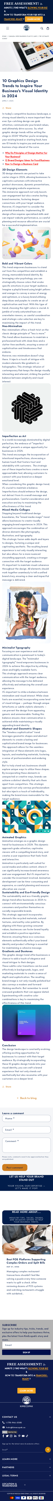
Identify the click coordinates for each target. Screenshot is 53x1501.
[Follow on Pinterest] (19, 1435)
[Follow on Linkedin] (15, 1436)
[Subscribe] (48, 1450)
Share (8, 107)
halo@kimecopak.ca (15, 1427)
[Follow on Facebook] (3, 1435)
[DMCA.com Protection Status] (9, 1433)
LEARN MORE (33, 19)
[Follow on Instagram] (11, 1435)
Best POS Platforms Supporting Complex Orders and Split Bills (26, 1261)
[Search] (42, 28)
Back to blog (28, 1098)
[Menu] (8, 28)
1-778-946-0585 (14, 1422)
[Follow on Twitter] (7, 1435)
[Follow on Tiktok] (27, 1435)
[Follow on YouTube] (23, 1435)
